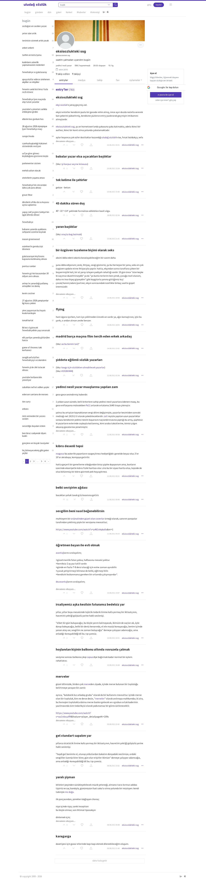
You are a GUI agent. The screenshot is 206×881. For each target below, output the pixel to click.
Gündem (39, 12)
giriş (149, 4)
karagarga (63, 836)
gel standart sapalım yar (73, 735)
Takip (99, 80)
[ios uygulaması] (107, 12)
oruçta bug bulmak (71, 234)
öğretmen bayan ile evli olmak (78, 545)
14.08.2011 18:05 (113, 325)
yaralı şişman (65, 777)
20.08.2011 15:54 (113, 168)
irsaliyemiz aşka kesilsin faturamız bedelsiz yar (90, 604)
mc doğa (69, 791)
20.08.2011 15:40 (113, 192)
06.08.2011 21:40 (113, 848)
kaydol (159, 4)
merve (87, 684)
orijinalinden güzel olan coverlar (87, 518)
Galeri (58, 12)
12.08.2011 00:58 (113, 434)
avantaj (59, 552)
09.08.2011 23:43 (113, 724)
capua (90, 656)
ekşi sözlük (61, 104)
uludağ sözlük (109, 137)
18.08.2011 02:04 (113, 215)
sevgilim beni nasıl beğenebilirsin (80, 511)
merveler (62, 676)
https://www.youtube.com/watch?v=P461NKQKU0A (81, 529)
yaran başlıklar (66, 226)
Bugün (28, 12)
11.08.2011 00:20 (113, 534)
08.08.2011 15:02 (113, 766)
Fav (118, 80)
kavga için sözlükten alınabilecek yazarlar (82, 367)
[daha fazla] (170, 4)
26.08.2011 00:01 (113, 145)
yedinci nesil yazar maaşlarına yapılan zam (87, 387)
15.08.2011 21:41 (113, 239)
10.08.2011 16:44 (113, 665)
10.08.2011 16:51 (113, 638)
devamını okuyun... (65, 141)
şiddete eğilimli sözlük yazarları (79, 360)
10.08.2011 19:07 (113, 593)
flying (60, 309)
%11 (88, 405)
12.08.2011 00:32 (113, 476)
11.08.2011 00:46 (113, 499)
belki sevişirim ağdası (71, 487)
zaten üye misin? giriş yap (165, 100)
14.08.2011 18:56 (113, 298)
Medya (81, 80)
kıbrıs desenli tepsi (69, 446)
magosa (60, 453)
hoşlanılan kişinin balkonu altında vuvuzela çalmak (93, 649)
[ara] (115, 5)
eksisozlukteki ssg (69, 97)
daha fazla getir (99, 860)
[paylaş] (91, 145)
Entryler (63, 80)
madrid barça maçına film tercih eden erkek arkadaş (94, 336)
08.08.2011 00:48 (113, 825)
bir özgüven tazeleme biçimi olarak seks (85, 250)
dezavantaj (61, 581)
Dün (49, 12)
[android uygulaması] (104, 12)
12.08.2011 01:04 (113, 375)
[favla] (82, 145)
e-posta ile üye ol (166, 94)
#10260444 (66, 370)
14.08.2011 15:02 (113, 348)
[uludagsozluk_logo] (35, 4)
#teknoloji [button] (95, 12)
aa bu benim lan (69, 343)
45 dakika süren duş (70, 203)
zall (106, 416)
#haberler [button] (81, 12)
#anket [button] (69, 12)
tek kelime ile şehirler (71, 180)
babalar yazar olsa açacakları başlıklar (83, 156)
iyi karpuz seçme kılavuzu (74, 163)
